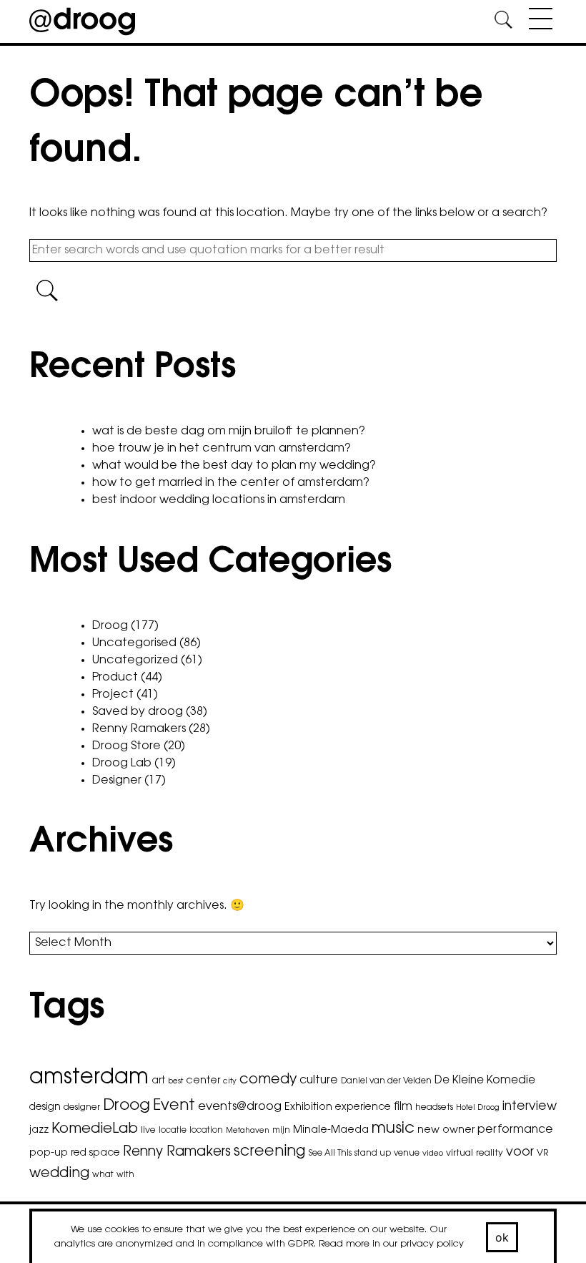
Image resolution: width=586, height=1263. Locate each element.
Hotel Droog (478, 1108)
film (403, 1107)
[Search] (503, 21)
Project (113, 695)
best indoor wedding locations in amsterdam (218, 500)
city (230, 1082)
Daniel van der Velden (386, 1081)
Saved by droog (137, 712)
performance (515, 1130)
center (203, 1081)
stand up (372, 1153)
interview (529, 1107)
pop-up (48, 1153)
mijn (281, 1130)
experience (363, 1108)
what (103, 1175)
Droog (110, 626)
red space (95, 1154)
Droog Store (126, 746)
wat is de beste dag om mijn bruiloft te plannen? (228, 431)
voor (520, 1152)
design (45, 1108)
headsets (434, 1107)
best (175, 1082)
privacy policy (432, 1244)
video (432, 1154)
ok (502, 1237)
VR (542, 1153)
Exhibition (308, 1107)
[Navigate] (537, 21)
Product (115, 677)
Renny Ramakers (139, 729)
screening (270, 1152)
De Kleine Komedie (484, 1081)
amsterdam (89, 1078)
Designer (116, 780)
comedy (268, 1080)
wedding (59, 1174)
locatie (173, 1130)
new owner (446, 1130)
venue (406, 1153)
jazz (39, 1131)
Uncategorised (134, 643)
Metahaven (247, 1131)
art (158, 1081)
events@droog (240, 1107)
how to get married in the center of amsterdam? (230, 483)
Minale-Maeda (331, 1130)
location (206, 1130)
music (393, 1129)
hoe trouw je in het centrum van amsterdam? (221, 448)
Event (174, 1105)
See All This (330, 1153)
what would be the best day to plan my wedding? (234, 466)
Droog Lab (122, 763)
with (125, 1175)
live (148, 1130)
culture (318, 1080)
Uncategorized (135, 660)
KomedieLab (94, 1129)
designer (82, 1107)
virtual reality (474, 1153)
